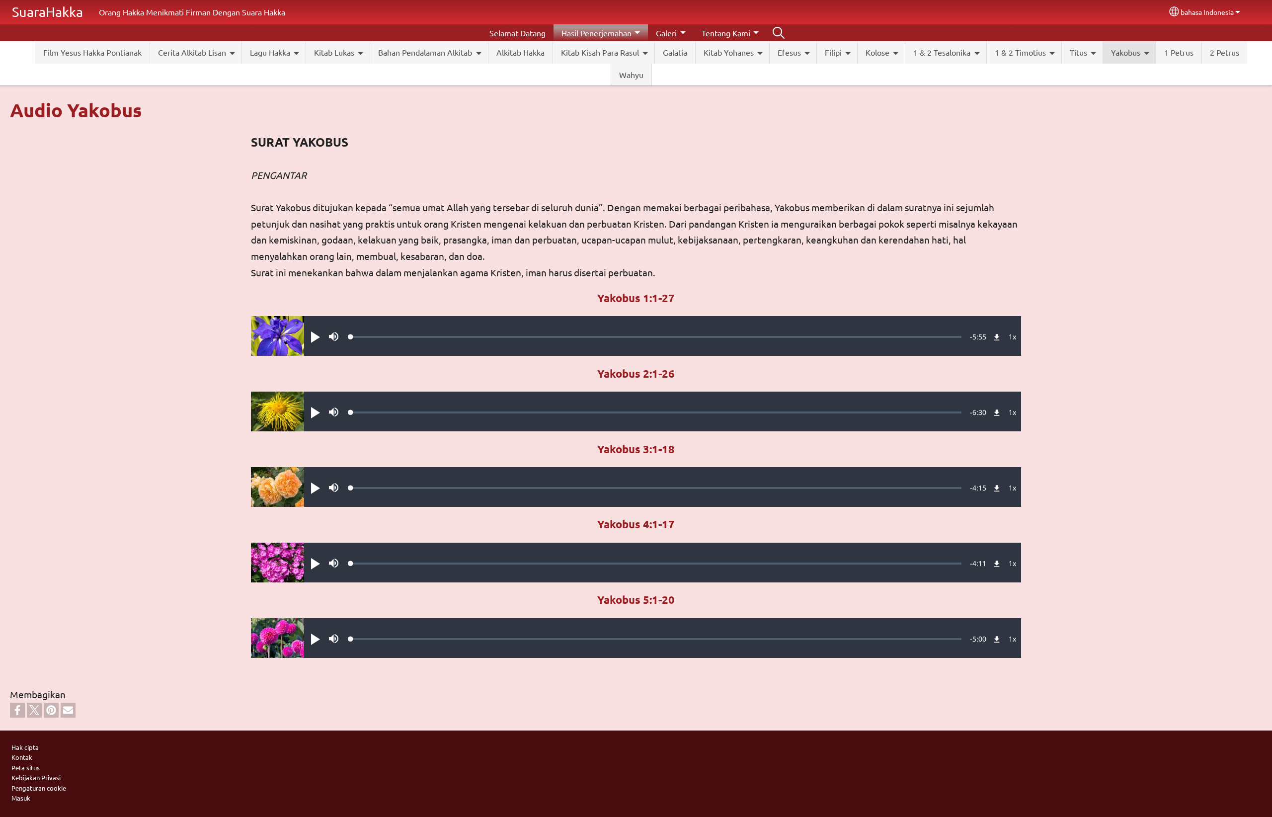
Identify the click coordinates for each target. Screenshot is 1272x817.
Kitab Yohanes (729, 52)
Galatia (675, 52)
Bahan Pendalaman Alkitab (425, 52)
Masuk (20, 798)
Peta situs (25, 767)
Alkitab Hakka (520, 52)
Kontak (21, 757)
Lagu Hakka (270, 52)
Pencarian (779, 32)
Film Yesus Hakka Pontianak (92, 52)
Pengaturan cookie (38, 788)
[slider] (656, 337)
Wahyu (631, 75)
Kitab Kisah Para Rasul (600, 52)
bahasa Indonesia (1207, 11)
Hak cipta (25, 747)
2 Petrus (1224, 52)
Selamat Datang (517, 33)
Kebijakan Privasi (36, 777)
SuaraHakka (47, 11)
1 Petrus (1178, 52)
